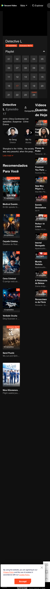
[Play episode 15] (42, 76)
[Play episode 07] (17, 67)
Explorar (39, 5)
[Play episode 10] (42, 67)
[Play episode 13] (25, 76)
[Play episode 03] (25, 59)
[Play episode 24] (33, 94)
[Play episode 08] (25, 67)
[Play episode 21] (8, 94)
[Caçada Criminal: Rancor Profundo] (11, 226)
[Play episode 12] (17, 76)
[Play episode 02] (17, 59)
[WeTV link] (9, 5)
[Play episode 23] (25, 94)
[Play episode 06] (8, 67)
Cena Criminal (9, 278)
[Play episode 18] (25, 85)
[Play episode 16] (8, 85)
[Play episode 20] (42, 85)
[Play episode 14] (33, 76)
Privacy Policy (8, 572)
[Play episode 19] (33, 85)
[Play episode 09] (33, 67)
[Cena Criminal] (11, 263)
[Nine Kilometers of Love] (11, 375)
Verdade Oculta (10, 315)
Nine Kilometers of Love (14, 390)
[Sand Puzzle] (11, 337)
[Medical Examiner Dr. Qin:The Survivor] (11, 189)
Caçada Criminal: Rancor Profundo (19, 241)
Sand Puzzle (8, 352)
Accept (23, 581)
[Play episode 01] (8, 59)
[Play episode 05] (42, 59)
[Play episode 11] (8, 76)
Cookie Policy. (24, 574)
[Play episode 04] (33, 59)
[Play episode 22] (17, 94)
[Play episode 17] (17, 85)
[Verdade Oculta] (11, 300)
